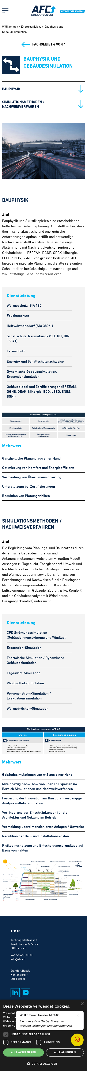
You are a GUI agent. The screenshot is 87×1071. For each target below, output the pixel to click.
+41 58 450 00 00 (22, 955)
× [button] (82, 1004)
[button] (43, 1063)
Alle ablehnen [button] (65, 1052)
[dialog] (43, 1035)
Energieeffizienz (31, 26)
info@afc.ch (18, 959)
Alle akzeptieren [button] (23, 1052)
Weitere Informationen (53, 1025)
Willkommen (10, 26)
